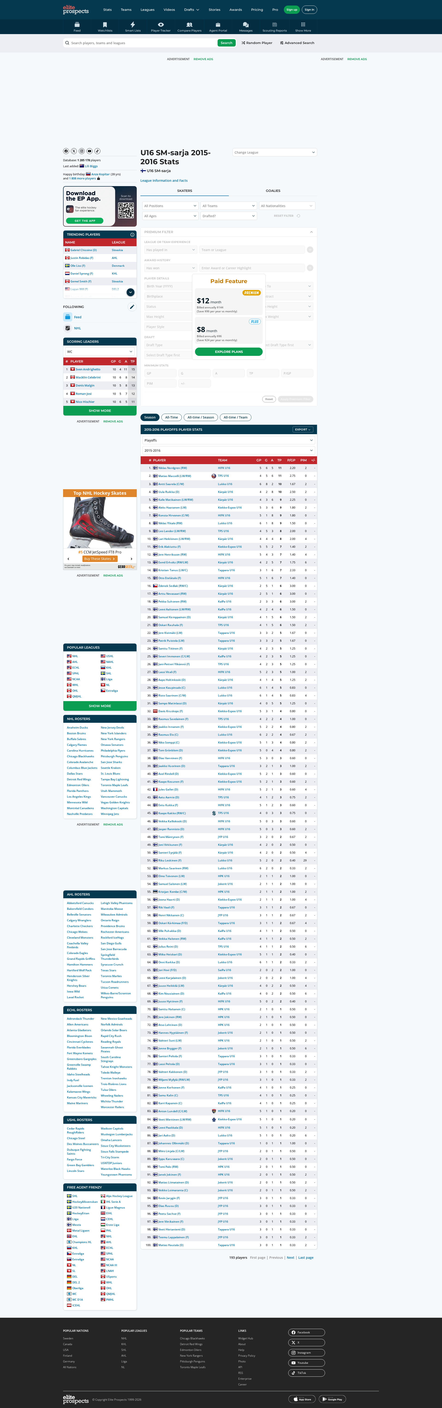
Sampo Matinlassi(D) (172, 703)
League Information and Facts (164, 180)
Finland (67, 1356)
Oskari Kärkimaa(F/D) (172, 923)
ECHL (75, 668)
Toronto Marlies (111, 976)
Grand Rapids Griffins (81, 959)
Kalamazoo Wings (78, 1092)
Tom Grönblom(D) (170, 750)
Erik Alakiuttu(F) (169, 547)
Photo (242, 1361)
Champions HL (82, 1242)
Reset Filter (284, 215)
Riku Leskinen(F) (169, 860)
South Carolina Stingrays (111, 1059)
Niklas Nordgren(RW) (172, 468)
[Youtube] (90, 151)
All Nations (69, 1367)
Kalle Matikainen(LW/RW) (175, 500)
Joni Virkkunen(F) (170, 845)
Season (150, 417)
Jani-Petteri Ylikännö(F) (174, 664)
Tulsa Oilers (108, 1090)
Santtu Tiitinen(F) (170, 648)
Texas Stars (108, 970)
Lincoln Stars (75, 1171)
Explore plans (229, 352)
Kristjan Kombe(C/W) (172, 892)
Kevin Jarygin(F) (169, 1198)
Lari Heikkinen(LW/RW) (174, 539)
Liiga (109, 679)
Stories (214, 10)
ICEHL (76, 1305)
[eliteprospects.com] (76, 9)
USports (111, 1277)
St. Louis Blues (110, 774)
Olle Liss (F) (77, 266)
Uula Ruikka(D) (168, 492)
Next (290, 1257)
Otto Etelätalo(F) (169, 578)
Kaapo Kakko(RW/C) (172, 813)
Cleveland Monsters (80, 938)
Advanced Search (299, 43)
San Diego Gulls (111, 943)
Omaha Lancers (111, 1140)
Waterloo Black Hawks (115, 1169)
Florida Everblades (79, 1047)
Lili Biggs (91, 166)
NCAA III (111, 1265)
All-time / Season (201, 417)
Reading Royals (111, 1042)
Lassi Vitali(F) (167, 672)
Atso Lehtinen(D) (170, 1025)
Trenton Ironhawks (114, 1078)
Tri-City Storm (110, 1157)
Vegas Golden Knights (115, 802)
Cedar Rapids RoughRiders (75, 1130)
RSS (240, 1373)
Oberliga (77, 1288)
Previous (276, 1257)
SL (74, 1271)
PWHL (110, 1300)
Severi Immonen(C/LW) (174, 656)
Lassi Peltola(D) (168, 1064)
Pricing (257, 10)
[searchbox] (150, 42)
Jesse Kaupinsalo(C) (171, 688)
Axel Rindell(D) (168, 774)
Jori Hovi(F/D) (167, 970)
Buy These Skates (97, 558)
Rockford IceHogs (112, 938)
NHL (75, 656)
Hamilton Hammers (80, 964)
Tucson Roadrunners (115, 982)
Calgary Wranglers (79, 920)
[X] (74, 151)
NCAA (76, 679)
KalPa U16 (224, 601)
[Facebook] (66, 151)
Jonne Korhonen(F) (171, 1087)
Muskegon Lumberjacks (117, 1134)
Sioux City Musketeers (116, 1146)
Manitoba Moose (112, 909)
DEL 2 (76, 1282)
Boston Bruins (76, 733)
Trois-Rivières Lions (113, 1084)
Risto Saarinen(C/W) (172, 695)
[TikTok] (97, 151)
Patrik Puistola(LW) (171, 641)
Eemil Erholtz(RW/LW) (173, 562)
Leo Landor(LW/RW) (172, 531)
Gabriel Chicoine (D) (83, 250)
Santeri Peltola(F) (170, 1056)
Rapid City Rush (111, 1036)
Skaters (184, 191)
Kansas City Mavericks (81, 1097)
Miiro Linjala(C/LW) (171, 1151)
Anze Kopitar (100, 174)
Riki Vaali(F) (166, 907)
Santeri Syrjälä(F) (169, 853)
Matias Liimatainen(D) (173, 1182)
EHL (75, 1236)
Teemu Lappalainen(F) (173, 1237)
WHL (75, 685)
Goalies (273, 191)
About (242, 1344)
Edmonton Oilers (78, 785)
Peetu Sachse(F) (169, 1214)
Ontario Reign (110, 920)
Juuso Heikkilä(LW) (171, 986)
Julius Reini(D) (168, 946)
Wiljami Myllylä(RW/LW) (174, 1080)
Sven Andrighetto (88, 369)
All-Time (171, 417)
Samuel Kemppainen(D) (174, 617)
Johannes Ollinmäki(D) (173, 1143)
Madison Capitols (112, 1128)
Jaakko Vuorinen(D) (171, 766)
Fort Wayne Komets (80, 1053)
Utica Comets (110, 987)
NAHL (110, 662)
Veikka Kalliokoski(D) (172, 821)
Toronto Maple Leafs (114, 785)
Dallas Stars (75, 774)
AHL (114, 258)
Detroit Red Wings (79, 779)
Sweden (68, 1338)
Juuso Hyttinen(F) (170, 1001)
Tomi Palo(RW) (168, 1167)
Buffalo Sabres (76, 739)
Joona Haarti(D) (169, 900)
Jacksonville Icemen (80, 1086)
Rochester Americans (115, 932)
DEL (75, 1277)
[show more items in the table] (130, 292)
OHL (75, 691)
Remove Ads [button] (357, 59)
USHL (109, 656)
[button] (303, 26)
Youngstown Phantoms (116, 1175)
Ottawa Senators (112, 745)
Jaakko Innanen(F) (170, 727)
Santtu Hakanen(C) (171, 1009)
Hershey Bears (76, 986)
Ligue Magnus (115, 1207)
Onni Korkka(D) (169, 962)
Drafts (189, 10)
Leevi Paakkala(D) (170, 1128)
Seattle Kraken (111, 768)
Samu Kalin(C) (168, 1095)
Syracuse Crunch (112, 964)
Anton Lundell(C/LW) (172, 1111)
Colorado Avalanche (80, 762)
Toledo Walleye (110, 1072)
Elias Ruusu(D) (168, 1206)
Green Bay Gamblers (80, 1165)
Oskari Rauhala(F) (170, 625)
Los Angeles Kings (79, 797)
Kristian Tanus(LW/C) (172, 570)
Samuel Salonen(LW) (172, 884)
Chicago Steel (76, 1138)
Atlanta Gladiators (79, 1030)
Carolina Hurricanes (80, 750)
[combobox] (150, 42)
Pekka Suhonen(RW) (172, 601)
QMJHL (76, 696)
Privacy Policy (246, 1356)
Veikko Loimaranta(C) (173, 1190)
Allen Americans (77, 1024)
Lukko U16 (225, 484)
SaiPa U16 (224, 970)
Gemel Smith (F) (80, 281)
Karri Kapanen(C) (170, 1103)
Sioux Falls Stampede (115, 1151)
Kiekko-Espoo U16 (230, 507)
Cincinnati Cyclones (80, 1042)
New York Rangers (113, 739)
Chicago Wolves (77, 932)
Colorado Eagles (77, 953)
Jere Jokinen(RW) (169, 1017)
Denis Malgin (85, 385)
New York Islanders (113, 733)
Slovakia (117, 250)
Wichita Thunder (112, 1101)
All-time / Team (235, 417)
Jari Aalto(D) (166, 1135)
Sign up (292, 9)
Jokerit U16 (225, 884)
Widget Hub (245, 1338)
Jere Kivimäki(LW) (170, 633)
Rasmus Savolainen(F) (173, 719)
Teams (126, 10)
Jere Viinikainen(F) (170, 1222)
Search (227, 43)
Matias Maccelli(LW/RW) (174, 476)
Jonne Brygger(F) (169, 1048)
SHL (108, 673)
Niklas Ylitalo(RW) (170, 523)
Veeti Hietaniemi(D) (171, 1229)
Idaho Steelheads (78, 1074)
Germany (69, 1361)
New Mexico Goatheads (116, 1019)
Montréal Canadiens (80, 808)
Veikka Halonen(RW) (172, 939)
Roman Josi (84, 394)
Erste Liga (112, 1225)
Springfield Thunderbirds (110, 957)
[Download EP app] (100, 206)
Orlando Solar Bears (114, 1030)
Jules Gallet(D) (168, 789)
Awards (236, 10)
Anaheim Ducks (77, 727)
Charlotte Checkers (80, 926)
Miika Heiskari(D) (170, 954)
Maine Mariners (77, 1103)
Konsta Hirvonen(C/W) (173, 515)
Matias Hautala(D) (170, 1245)
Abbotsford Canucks (80, 903)
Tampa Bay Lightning (115, 779)
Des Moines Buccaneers (83, 1144)
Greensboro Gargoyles (81, 1059)
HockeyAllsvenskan (85, 1202)
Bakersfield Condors (80, 909)
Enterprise (245, 1379)
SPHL (75, 673)
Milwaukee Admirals (114, 914)
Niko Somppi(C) (168, 742)
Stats (107, 10)
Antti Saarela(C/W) (171, 484)
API (240, 1367)
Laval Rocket (75, 997)
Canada (67, 1344)
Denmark (118, 266)
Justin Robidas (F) (81, 258)
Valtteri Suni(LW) (169, 1040)
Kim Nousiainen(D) (171, 993)
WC (74, 1294)
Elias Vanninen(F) (170, 758)
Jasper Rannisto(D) (171, 829)
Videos (169, 10)
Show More (100, 411)
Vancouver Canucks (114, 797)
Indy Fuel (73, 1080)
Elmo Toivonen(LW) (171, 876)
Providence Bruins (113, 926)
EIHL (109, 1213)
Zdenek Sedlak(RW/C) (173, 586)
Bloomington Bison (79, 1036)
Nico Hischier (85, 402)
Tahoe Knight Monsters (116, 1067)
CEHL (109, 1219)
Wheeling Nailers (112, 1096)
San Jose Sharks (111, 762)
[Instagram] (82, 151)
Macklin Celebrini (88, 377)
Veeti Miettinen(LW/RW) (174, 1119)
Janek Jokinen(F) (169, 1175)
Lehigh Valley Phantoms (117, 903)
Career (242, 1384)
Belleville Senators (79, 914)
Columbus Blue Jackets (82, 768)
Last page (306, 1257)
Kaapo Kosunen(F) (170, 782)
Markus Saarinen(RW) (173, 868)
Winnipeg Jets (110, 814)
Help (241, 1350)
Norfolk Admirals (112, 1024)
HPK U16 (224, 876)
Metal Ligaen (81, 1230)
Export (301, 429)
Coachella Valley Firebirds (77, 945)
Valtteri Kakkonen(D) (172, 1072)
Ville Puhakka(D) (169, 931)
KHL (114, 273)
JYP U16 (223, 837)
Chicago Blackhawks (80, 756)
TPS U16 (223, 476)
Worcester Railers (112, 1107)
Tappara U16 (226, 570)
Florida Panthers (78, 791)
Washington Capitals (114, 808)
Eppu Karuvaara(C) (171, 1159)
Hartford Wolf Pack (79, 970)
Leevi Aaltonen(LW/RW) (174, 609)
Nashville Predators (80, 814)
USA (65, 1350)
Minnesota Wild (77, 802)
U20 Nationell (81, 1207)
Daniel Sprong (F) (81, 273)
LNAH (110, 1271)
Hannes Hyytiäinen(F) (173, 1033)
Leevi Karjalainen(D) (172, 978)
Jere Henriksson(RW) (172, 554)
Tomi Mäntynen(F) (170, 837)
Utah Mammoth (111, 791)
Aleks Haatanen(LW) (172, 507)
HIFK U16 (224, 468)
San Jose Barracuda (114, 949)
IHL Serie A (113, 1202)
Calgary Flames (77, 745)
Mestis (76, 1225)
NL (108, 685)
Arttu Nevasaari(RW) (172, 594)
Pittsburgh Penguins (114, 756)
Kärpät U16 (225, 492)
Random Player (259, 43)
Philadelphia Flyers (113, 750)
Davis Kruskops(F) (170, 711)
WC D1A (77, 1300)
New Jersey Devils (112, 727)
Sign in (309, 9)
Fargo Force (74, 1159)
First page (257, 1257)
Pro (275, 10)
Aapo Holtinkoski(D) (171, 680)
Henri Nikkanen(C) (171, 915)
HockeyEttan (80, 1213)
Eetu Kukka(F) (168, 805)
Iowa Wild (73, 991)
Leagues (147, 10)
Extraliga (112, 691)
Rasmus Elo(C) (168, 735)
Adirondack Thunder (80, 1019)
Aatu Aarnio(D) (168, 797)
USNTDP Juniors (111, 1163)
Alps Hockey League (119, 1196)
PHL (108, 1230)
